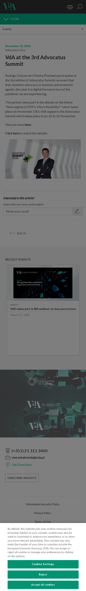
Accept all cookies (43, 584)
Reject (43, 574)
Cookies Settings (43, 564)
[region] (43, 557)
